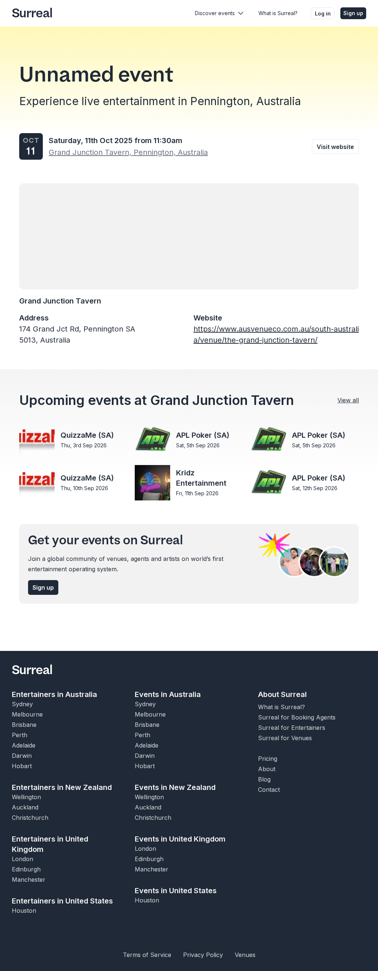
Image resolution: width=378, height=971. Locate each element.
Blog (264, 779)
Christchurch (30, 817)
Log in (323, 13)
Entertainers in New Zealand (62, 787)
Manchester (28, 879)
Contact (269, 789)
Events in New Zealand (175, 787)
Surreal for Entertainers (291, 727)
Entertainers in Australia (54, 694)
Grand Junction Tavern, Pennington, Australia (128, 152)
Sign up (353, 13)
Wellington (26, 797)
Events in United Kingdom (180, 839)
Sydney (22, 704)
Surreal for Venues (285, 738)
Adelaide (23, 745)
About (266, 769)
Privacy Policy (203, 954)
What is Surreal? (278, 13)
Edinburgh (26, 869)
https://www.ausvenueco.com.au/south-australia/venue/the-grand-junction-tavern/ (276, 334)
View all (348, 400)
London (22, 859)
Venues (245, 954)
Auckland (25, 807)
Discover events (215, 13)
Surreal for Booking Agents (297, 717)
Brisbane (24, 724)
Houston (24, 910)
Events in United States (176, 890)
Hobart (22, 766)
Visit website (335, 146)
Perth (19, 735)
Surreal (32, 13)
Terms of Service (147, 954)
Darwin (22, 755)
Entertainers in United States (62, 901)
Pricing (267, 758)
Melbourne (27, 714)
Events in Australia (168, 694)
